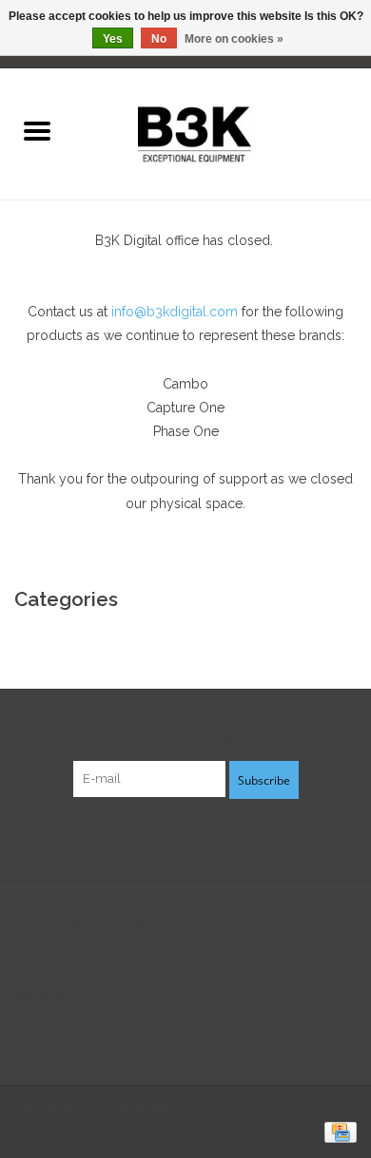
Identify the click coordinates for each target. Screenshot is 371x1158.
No (158, 39)
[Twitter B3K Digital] (185, 837)
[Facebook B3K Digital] (151, 837)
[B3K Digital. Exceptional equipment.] (222, 132)
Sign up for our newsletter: (186, 737)
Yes (113, 39)
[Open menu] (37, 130)
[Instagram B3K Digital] (220, 837)
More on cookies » (234, 39)
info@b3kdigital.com (174, 311)
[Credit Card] (337, 1131)
